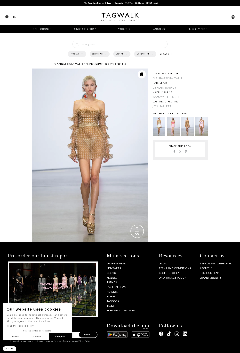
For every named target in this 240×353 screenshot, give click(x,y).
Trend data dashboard (216, 263)
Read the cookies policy (20, 326)
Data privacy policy (172, 278)
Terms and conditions (175, 268)
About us (206, 268)
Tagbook (113, 301)
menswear (114, 268)
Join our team (209, 273)
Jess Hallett (162, 106)
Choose (37, 336)
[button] (9, 348)
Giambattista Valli (69, 64)
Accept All (60, 336)
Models (112, 278)
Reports (112, 292)
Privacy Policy (84, 341)
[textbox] (76, 54)
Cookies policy (169, 273)
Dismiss (15, 336)
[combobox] (76, 54)
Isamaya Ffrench (166, 97)
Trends (112, 282)
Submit (88, 335)
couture (113, 273)
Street (111, 296)
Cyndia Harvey (164, 88)
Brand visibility (210, 278)
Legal (163, 263)
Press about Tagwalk (121, 310)
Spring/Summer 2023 (99, 64)
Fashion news (116, 287)
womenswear (116, 263)
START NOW (152, 3)
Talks (110, 306)
